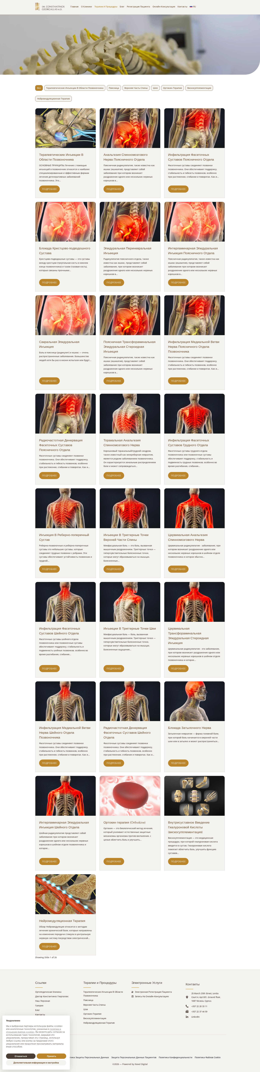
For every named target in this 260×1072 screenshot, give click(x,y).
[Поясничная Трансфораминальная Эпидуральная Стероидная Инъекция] (130, 315)
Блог (122, 6)
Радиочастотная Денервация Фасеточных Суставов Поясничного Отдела (60, 445)
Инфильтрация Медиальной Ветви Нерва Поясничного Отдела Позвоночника (193, 346)
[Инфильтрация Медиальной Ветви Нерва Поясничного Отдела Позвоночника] (194, 315)
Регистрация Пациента (138, 6)
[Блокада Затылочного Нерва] (194, 701)
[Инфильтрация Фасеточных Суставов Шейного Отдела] (65, 602)
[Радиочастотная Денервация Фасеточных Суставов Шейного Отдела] (130, 701)
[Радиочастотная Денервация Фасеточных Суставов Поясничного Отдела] (65, 414)
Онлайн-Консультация (164, 6)
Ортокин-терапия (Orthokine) (124, 822)
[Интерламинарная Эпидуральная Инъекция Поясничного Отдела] (194, 222)
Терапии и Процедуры (105, 6)
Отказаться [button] (21, 1056)
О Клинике (86, 6)
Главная (74, 6)
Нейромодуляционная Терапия (62, 921)
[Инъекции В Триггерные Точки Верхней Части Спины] (130, 508)
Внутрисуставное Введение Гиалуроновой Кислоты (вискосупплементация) (189, 827)
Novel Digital (141, 1064)
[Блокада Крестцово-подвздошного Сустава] (65, 222)
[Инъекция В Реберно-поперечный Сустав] (65, 508)
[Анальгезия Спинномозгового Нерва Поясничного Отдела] (130, 128)
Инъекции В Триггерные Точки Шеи (130, 628)
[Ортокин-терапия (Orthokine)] (130, 796)
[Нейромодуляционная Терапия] (65, 894)
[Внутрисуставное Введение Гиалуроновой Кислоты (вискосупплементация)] (194, 796)
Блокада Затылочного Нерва (189, 728)
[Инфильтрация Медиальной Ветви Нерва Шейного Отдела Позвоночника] (65, 701)
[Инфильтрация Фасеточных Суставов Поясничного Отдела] (194, 128)
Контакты (182, 6)
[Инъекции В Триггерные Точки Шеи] (130, 602)
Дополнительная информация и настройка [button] (36, 1062)
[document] (36, 1036)
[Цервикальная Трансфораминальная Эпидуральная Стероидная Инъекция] (194, 602)
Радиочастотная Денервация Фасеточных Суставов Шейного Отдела (127, 732)
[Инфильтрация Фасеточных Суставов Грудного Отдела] (194, 414)
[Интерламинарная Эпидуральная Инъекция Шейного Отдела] (65, 796)
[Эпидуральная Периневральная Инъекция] (130, 222)
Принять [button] (51, 1056)
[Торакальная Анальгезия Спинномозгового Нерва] (130, 414)
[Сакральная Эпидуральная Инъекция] (65, 315)
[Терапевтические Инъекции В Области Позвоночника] (65, 128)
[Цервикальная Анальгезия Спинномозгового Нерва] (194, 508)
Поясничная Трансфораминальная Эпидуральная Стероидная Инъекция (129, 346)
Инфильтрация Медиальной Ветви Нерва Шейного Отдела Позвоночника (64, 732)
